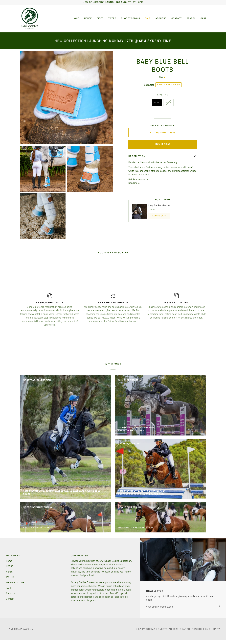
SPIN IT (152, 339)
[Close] (169, 280)
